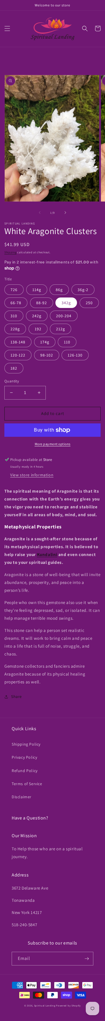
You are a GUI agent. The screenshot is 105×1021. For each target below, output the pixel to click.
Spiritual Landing (45, 1005)
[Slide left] (39, 212)
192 (38, 329)
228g (15, 329)
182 (13, 368)
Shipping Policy (26, 744)
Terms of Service (27, 783)
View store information (31, 474)
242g (36, 315)
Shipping (10, 252)
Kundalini (47, 554)
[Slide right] (65, 212)
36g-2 (83, 289)
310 (13, 315)
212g (60, 329)
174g (44, 342)
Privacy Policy (24, 757)
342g (66, 302)
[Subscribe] (86, 958)
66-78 (15, 302)
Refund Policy (25, 770)
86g (59, 289)
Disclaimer (22, 796)
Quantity (11, 381)
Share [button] (16, 696)
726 (14, 289)
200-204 (63, 315)
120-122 (17, 355)
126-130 (75, 355)
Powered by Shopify (68, 1005)
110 (67, 342)
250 (89, 302)
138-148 (17, 342)
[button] (7, 28)
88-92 (41, 302)
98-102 (46, 355)
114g (36, 289)
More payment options (53, 444)
